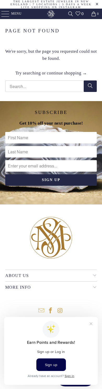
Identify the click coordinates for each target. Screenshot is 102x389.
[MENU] (2, 14)
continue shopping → (67, 73)
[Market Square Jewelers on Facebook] (51, 311)
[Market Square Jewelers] (51, 14)
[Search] (71, 14)
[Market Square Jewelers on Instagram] (60, 311)
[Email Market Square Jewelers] (41, 311)
